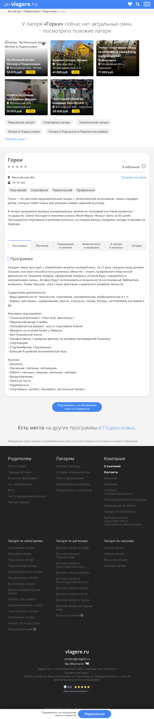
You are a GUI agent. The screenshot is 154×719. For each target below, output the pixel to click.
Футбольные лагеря (21, 583)
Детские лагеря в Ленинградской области (72, 580)
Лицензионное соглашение (74, 490)
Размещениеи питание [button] (65, 245)
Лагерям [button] (65, 458)
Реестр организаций (69, 478)
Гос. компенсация (20, 484)
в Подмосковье (117, 427)
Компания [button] (114, 458)
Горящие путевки (19, 472)
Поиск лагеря (17, 466)
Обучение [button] (42, 245)
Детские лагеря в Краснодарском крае (70, 564)
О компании (112, 466)
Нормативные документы (73, 484)
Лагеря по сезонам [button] (119, 541)
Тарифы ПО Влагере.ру (119, 511)
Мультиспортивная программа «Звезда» (21, 97)
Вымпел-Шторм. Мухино (70, 60)
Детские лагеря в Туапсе (73, 600)
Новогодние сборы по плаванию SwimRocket (68, 101)
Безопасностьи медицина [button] (91, 245)
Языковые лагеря (19, 553)
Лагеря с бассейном (21, 599)
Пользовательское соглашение (125, 499)
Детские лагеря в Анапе (72, 588)
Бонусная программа (22, 478)
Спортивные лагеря (56, 122)
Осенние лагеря (115, 565)
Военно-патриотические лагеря (24, 591)
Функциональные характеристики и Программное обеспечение (122, 521)
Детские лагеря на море (72, 547)
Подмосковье (32, 11)
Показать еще (14, 139)
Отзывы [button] (137, 245)
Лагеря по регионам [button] (72, 541)
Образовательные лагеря (25, 571)
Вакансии (110, 478)
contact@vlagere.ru (77, 659)
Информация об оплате (120, 505)
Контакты (111, 472)
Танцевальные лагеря (22, 577)
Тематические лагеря (94, 122)
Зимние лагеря (114, 553)
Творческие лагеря (21, 122)
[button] (146, 4)
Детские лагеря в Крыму (72, 572)
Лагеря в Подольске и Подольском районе (78, 131)
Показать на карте (133, 177)
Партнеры (110, 484)
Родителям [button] (19, 458)
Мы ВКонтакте (75, 663)
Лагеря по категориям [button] (25, 541)
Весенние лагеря (115, 559)
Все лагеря (14, 11)
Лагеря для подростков (24, 623)
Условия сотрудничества (73, 472)
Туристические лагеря (23, 611)
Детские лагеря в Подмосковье (68, 555)
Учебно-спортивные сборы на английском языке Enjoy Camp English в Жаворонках (117, 54)
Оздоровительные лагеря (25, 605)
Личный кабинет (19, 502)
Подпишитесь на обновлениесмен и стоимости (77, 406)
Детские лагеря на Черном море (74, 607)
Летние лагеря (114, 547)
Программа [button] (19, 245)
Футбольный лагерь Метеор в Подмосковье (23, 62)
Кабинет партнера (68, 466)
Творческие (50, 11)
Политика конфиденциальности (118, 491)
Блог (11, 490)
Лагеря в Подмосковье (24, 131)
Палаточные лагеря (21, 617)
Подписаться (94, 714)
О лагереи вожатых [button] (116, 245)
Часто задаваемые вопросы (27, 496)
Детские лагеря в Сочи (71, 594)
